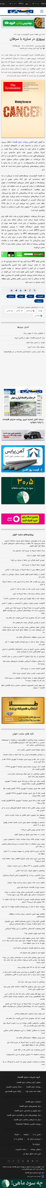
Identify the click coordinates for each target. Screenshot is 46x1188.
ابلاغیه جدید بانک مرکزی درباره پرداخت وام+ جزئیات (26, 882)
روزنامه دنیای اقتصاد (33, 1087)
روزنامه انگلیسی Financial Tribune (28, 1124)
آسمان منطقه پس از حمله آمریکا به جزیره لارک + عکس (25, 569)
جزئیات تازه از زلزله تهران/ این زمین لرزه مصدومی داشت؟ (24, 598)
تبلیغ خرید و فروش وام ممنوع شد (32, 952)
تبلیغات (25, 1134)
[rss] (23, 1161)
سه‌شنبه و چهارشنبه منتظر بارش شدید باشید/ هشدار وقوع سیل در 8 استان (24, 823)
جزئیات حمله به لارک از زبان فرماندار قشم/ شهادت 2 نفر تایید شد (23, 908)
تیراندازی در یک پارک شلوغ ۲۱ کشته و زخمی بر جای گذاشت (23, 656)
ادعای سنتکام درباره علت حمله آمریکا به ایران (29, 594)
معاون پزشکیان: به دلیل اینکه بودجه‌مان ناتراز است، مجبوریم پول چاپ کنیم (26, 775)
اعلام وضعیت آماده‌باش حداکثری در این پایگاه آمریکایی (25, 928)
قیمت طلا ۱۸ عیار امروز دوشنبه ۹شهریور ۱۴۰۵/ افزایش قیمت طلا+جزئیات (25, 794)
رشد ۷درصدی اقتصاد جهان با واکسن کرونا (30, 338)
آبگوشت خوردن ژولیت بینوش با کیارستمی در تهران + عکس (23, 603)
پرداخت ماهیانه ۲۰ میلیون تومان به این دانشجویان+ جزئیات (25, 1055)
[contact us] (14, 1161)
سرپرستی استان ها (34, 1139)
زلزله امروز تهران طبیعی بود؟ (34, 933)
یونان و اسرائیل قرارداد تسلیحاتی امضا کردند (29, 948)
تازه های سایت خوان (23, 734)
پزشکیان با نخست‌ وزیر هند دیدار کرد (31, 982)
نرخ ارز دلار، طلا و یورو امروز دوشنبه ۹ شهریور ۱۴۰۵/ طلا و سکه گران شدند (23, 760)
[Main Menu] (41, 11)
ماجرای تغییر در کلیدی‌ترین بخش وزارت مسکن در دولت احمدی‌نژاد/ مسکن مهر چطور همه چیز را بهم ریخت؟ (24, 893)
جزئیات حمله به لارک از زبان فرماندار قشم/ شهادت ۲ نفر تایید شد (25, 643)
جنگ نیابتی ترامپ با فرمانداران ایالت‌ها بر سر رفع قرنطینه (24, 351)
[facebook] (30, 291)
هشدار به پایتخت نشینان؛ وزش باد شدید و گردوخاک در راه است (24, 1063)
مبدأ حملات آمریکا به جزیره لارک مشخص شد (29, 550)
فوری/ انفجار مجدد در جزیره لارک (33, 668)
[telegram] (16, 291)
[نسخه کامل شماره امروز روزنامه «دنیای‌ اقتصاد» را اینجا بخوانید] (23, 401)
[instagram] (37, 1161)
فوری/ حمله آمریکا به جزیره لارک (33, 565)
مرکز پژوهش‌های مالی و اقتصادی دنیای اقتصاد (24, 1115)
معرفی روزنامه (36, 1149)
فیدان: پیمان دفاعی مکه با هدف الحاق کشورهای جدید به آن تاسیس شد (23, 809)
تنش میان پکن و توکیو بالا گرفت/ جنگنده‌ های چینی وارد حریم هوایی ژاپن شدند (24, 988)
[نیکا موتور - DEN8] (23, 435)
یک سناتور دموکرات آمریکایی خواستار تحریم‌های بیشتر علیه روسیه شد (24, 662)
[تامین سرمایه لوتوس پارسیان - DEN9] (23, 490)
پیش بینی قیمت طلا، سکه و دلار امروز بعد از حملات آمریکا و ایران (23, 583)
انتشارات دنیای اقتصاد (33, 1102)
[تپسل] (2, 253)
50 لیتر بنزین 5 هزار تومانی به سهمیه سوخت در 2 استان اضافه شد (24, 852)
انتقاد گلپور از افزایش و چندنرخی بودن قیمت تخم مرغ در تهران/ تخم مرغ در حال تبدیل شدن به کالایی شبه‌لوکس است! (24, 974)
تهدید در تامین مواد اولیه (35, 342)
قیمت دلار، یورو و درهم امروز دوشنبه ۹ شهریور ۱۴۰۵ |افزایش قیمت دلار (25, 768)
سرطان (11, 296)
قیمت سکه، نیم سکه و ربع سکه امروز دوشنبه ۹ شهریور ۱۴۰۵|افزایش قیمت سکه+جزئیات (25, 782)
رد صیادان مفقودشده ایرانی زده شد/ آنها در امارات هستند (24, 754)
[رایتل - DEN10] (23, 519)
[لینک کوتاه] (34, 291)
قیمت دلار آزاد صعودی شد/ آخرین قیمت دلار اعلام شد (25, 618)
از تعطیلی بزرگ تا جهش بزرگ (34, 333)
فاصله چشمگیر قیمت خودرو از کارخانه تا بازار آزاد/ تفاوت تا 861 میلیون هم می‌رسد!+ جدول (24, 900)
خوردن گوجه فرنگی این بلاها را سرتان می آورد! (28, 560)
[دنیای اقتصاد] (20, 11)
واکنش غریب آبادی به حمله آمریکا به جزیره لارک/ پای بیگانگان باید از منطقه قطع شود (26, 1043)
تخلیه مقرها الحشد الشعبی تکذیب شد (31, 750)
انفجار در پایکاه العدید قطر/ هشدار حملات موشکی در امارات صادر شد (23, 575)
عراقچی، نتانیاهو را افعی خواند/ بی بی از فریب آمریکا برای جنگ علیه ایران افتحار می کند (24, 1024)
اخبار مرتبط (23, 327)
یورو (18, 4)
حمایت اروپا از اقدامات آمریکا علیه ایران (31, 887)
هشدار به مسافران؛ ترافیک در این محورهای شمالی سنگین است (24, 1031)
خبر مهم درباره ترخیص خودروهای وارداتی (30, 1013)
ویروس (39, 301)
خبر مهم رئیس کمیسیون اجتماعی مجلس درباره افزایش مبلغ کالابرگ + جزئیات (23, 686)
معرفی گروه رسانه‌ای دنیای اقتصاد (28, 1082)
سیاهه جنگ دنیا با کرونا (36, 347)
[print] (11, 291)
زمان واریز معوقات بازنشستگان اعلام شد (30, 637)
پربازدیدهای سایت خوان (23, 534)
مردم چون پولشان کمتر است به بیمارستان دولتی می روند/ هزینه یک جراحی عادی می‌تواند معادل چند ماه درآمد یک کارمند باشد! (23, 960)
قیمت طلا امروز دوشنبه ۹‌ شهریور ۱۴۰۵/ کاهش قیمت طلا (24, 788)
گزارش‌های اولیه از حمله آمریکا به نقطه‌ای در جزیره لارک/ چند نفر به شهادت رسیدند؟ (24, 679)
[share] (18, 1161)
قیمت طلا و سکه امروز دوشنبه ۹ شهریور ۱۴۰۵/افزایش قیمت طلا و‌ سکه (23, 801)
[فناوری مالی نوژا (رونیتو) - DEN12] (23, 710)
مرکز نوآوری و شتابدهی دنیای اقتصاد (27, 1111)
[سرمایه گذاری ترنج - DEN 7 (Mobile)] (23, 23)
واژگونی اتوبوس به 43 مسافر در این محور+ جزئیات (26, 866)
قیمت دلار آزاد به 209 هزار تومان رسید (31, 967)
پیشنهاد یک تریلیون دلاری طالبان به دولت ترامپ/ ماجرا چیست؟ (25, 816)
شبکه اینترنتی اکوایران (14, 1087)
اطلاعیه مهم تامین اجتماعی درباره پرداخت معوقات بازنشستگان (27, 915)
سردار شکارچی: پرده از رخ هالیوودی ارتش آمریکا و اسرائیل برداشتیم (24, 876)
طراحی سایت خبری (35, 1176)
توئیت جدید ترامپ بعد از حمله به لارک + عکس (27, 589)
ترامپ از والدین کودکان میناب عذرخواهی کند (29, 622)
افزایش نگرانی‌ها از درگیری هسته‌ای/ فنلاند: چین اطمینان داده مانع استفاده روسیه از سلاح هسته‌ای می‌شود (25, 922)
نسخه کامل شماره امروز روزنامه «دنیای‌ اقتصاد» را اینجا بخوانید (23, 421)
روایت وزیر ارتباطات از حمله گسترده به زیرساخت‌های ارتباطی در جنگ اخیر (23, 845)
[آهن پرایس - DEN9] (23, 459)
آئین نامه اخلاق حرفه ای (32, 1154)
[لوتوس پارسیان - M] (23, 1183)
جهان (21, 296)
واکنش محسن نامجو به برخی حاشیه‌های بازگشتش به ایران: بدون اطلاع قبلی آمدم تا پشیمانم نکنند (23, 650)
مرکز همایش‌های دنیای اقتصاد (30, 1106)
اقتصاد (40, 296)
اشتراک (16, 1134)
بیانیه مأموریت (20, 1149)
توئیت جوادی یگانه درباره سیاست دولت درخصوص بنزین (24, 839)
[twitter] (25, 291)
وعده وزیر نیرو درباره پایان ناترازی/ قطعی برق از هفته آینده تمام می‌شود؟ (23, 859)
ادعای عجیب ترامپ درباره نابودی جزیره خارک (28, 673)
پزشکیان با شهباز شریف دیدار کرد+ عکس (30, 870)
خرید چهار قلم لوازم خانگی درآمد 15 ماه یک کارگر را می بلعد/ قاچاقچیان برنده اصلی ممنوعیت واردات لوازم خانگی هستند (24, 996)
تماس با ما (37, 1134)
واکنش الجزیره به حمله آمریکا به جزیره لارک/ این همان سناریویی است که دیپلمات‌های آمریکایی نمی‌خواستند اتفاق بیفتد (24, 610)
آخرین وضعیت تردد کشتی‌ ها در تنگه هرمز (29, 1050)
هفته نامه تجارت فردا (33, 1091)
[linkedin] (21, 291)
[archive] (9, 1161)
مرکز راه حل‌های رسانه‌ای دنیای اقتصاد (27, 1119)
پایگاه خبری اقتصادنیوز (13, 1091)
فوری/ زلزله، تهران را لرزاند (36, 555)
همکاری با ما (18, 1139)
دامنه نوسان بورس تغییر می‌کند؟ (33, 830)
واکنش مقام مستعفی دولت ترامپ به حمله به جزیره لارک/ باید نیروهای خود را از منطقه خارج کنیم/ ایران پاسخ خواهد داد (23, 630)
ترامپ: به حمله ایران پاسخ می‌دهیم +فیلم (29, 834)
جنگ (30, 296)
